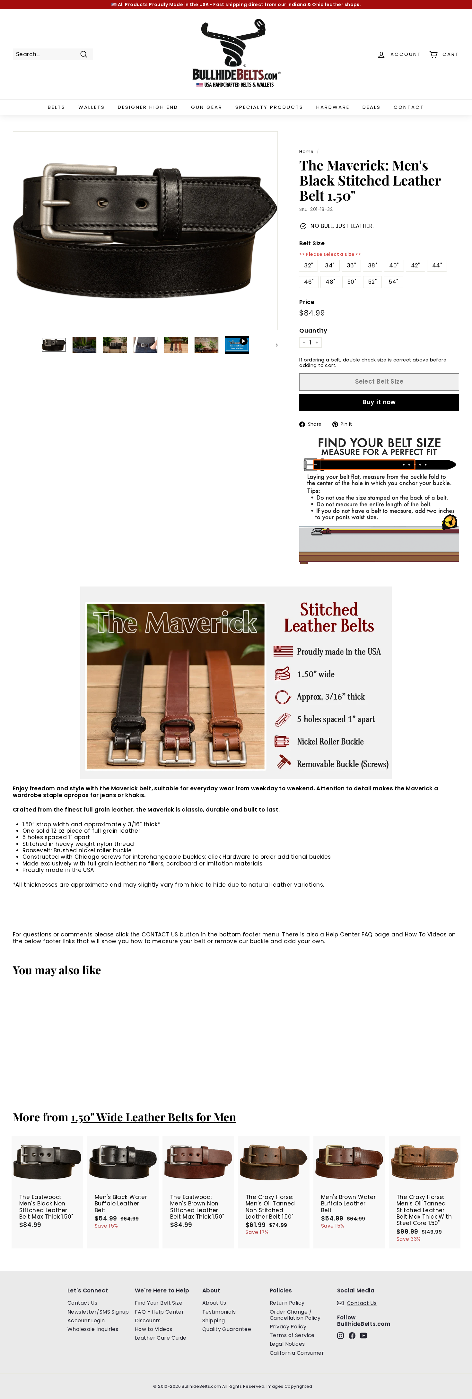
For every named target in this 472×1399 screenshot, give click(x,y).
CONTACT (409, 107)
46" (308, 282)
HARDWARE (333, 107)
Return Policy (287, 1303)
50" (351, 282)
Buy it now (379, 402)
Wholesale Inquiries (92, 1329)
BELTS (57, 107)
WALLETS (91, 107)
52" (372, 282)
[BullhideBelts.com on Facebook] (352, 1335)
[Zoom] (145, 231)
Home (306, 151)
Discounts (148, 1320)
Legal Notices (287, 1344)
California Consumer (297, 1353)
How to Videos (153, 1329)
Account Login (86, 1320)
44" (437, 265)
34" (329, 265)
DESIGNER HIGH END (148, 107)
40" (393, 265)
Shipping (213, 1320)
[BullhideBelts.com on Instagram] (340, 1335)
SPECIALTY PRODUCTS (269, 107)
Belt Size (312, 243)
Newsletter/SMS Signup (98, 1312)
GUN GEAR (207, 107)
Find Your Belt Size (158, 1303)
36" (351, 265)
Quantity (313, 330)
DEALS (372, 107)
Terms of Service (292, 1335)
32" (308, 265)
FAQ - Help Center (159, 1312)
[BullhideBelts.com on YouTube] (363, 1335)
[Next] (274, 344)
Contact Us (82, 1303)
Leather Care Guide (161, 1338)
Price (306, 302)
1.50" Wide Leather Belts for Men (153, 1116)
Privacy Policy (288, 1326)
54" (393, 282)
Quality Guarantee (226, 1329)
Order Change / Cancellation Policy (295, 1315)
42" (415, 265)
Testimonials (219, 1312)
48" (330, 282)
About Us (214, 1303)
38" (372, 265)
